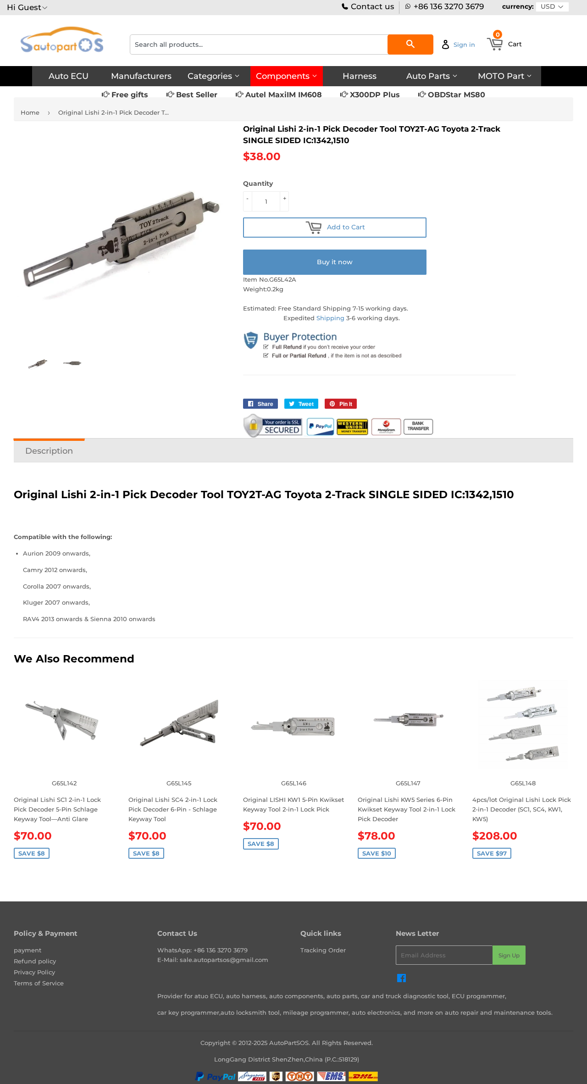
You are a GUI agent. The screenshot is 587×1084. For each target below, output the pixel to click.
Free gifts (128, 94)
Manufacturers (141, 76)
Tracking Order (323, 950)
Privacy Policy (34, 972)
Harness (360, 76)
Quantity (258, 183)
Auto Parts (429, 76)
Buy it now (335, 262)
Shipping (330, 318)
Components (284, 76)
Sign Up (509, 955)
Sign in (464, 44)
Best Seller (195, 94)
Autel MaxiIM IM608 (282, 94)
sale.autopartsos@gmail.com (224, 959)
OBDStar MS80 (455, 94)
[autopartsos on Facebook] (401, 979)
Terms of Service (39, 983)
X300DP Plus (374, 94)
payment (27, 950)
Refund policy (35, 961)
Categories (211, 76)
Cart (509, 41)
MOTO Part (502, 76)
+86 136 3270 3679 (449, 7)
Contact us (371, 7)
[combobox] (281, 44)
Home (30, 112)
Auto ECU (69, 76)
